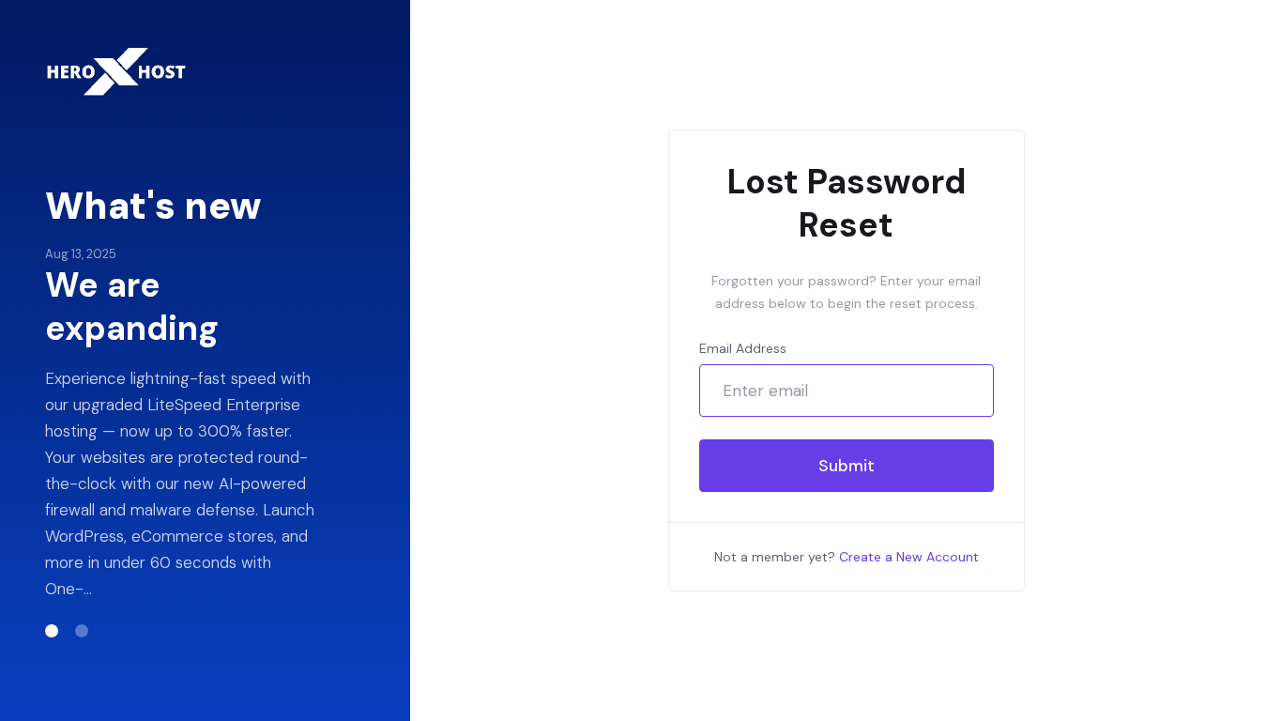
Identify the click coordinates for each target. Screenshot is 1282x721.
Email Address (742, 348)
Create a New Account (909, 556)
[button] (51, 630)
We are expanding (132, 307)
